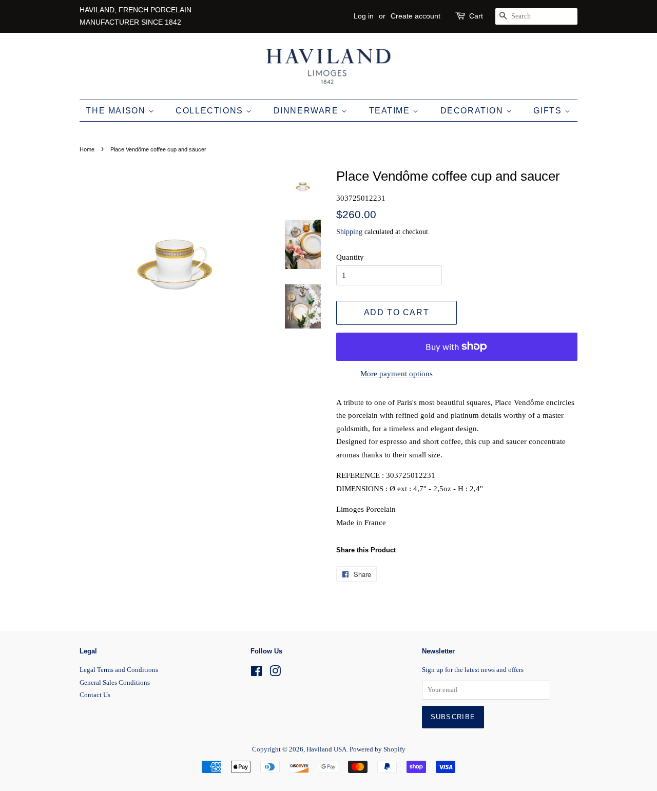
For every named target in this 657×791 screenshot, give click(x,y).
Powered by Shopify (377, 749)
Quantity (350, 257)
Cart (476, 16)
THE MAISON (117, 110)
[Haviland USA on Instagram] (275, 673)
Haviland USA (326, 749)
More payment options (396, 374)
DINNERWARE (308, 110)
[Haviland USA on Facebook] (256, 673)
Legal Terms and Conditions (119, 669)
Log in (364, 16)
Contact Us (95, 695)
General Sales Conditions (115, 682)
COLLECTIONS (211, 110)
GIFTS (549, 110)
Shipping (349, 232)
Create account (415, 16)
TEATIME (391, 110)
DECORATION (473, 110)
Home (87, 149)
